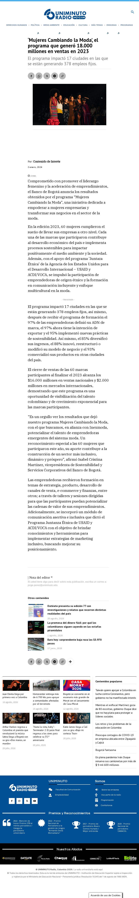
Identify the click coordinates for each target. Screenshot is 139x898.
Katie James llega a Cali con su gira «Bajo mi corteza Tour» (75, 730)
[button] (132, 12)
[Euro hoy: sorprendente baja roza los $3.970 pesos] (36, 644)
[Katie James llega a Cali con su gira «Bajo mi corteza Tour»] (76, 718)
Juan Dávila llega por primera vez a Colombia (15, 695)
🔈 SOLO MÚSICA (126, 33)
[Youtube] (35, 801)
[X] (46, 76)
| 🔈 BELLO (110, 33)
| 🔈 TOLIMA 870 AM (95, 33)
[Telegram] (54, 76)
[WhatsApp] (39, 76)
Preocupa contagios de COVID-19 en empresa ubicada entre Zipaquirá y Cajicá (115, 738)
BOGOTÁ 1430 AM (48, 33)
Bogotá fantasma (105, 750)
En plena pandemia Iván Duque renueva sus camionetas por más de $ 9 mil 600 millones (115, 761)
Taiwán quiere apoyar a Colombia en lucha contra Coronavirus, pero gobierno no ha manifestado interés (115, 693)
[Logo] (65, 14)
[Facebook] (31, 76)
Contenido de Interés (46, 161)
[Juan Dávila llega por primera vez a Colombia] (16, 685)
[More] (70, 661)
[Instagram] (19, 801)
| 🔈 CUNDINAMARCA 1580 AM (71, 33)
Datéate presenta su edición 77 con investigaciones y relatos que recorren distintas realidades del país (76, 609)
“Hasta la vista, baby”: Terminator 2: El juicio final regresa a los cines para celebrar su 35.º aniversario (46, 733)
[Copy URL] (62, 76)
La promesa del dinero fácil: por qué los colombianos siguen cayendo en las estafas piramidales (74, 626)
